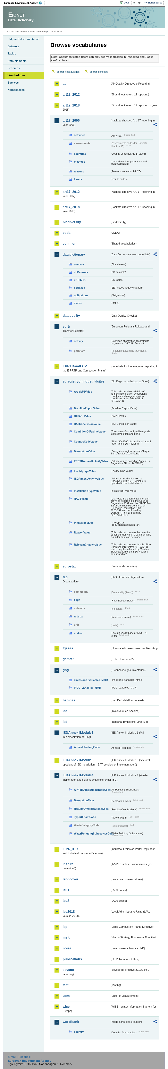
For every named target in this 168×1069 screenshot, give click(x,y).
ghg (66, 670)
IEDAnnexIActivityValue (89, 478)
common (69, 243)
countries (80, 153)
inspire (68, 864)
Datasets (13, 46)
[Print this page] (134, 3)
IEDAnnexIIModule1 (78, 732)
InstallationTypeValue (87, 491)
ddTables (79, 280)
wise (66, 1006)
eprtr (66, 326)
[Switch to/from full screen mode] (140, 3)
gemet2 (68, 659)
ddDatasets (81, 272)
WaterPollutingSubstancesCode (92, 833)
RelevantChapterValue (88, 544)
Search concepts (99, 72)
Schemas (14, 68)
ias (65, 711)
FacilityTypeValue (85, 471)
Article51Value (83, 391)
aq (65, 83)
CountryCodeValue (86, 441)
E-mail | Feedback (19, 1056)
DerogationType (84, 800)
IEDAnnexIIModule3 (78, 760)
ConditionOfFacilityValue (90, 431)
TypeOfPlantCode (85, 817)
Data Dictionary (38, 31)
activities (79, 135)
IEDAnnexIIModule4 (78, 775)
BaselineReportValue (87, 408)
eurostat (69, 566)
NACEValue (81, 498)
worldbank (71, 1022)
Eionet (23, 31)
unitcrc (78, 633)
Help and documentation (23, 39)
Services (13, 82)
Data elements (17, 60)
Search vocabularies (68, 72)
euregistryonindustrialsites (83, 381)
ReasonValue (82, 532)
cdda (66, 232)
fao (65, 577)
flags (77, 599)
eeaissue (79, 287)
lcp (65, 927)
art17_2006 (71, 120)
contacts (79, 264)
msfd (66, 937)
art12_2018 (71, 105)
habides (69, 700)
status (78, 303)
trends (78, 179)
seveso (68, 970)
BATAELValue (82, 416)
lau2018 (69, 911)
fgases (68, 648)
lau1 (66, 890)
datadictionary (74, 254)
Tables (12, 53)
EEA (24, 3)
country (79, 1031)
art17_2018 (71, 207)
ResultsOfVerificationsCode (91, 808)
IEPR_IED (70, 849)
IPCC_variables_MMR (87, 687)
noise (67, 948)
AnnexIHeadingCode (87, 747)
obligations (81, 295)
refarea (78, 616)
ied (65, 722)
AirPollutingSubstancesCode (92, 789)
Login (127, 2)
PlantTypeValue (83, 522)
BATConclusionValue (87, 424)
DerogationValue (84, 451)
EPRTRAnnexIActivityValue (91, 461)
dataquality (71, 315)
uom (66, 996)
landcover (70, 879)
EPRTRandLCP (75, 366)
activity (78, 341)
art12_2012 (71, 94)
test (65, 985)
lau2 (66, 901)
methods (79, 161)
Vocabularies (17, 75)
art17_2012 (71, 192)
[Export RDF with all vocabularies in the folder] (155, 125)
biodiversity (72, 222)
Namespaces (16, 89)
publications (72, 959)
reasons (79, 171)
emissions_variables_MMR (91, 680)
